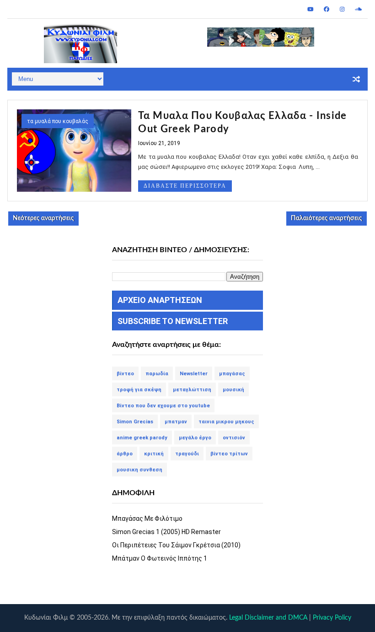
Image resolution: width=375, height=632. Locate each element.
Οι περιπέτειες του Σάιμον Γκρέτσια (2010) (176, 545)
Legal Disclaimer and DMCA (268, 618)
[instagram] (342, 9)
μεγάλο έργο (195, 438)
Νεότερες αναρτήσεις (43, 218)
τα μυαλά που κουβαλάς (57, 121)
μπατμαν (176, 422)
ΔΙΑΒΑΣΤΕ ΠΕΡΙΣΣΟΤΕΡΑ (185, 186)
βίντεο (125, 374)
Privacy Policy (332, 618)
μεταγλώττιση (192, 390)
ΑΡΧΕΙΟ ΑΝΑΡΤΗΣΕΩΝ (160, 300)
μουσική (233, 390)
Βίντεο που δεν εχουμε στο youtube (163, 406)
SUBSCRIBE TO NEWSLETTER (173, 321)
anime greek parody (142, 438)
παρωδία (156, 374)
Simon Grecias (135, 422)
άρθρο (125, 454)
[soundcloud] (358, 9)
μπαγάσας (232, 374)
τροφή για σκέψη (139, 390)
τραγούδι (187, 454)
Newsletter (194, 374)
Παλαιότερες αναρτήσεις (326, 218)
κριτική (154, 454)
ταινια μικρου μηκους (226, 422)
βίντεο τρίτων (229, 454)
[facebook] (326, 9)
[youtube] (310, 9)
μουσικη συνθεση (139, 470)
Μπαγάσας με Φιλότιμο (147, 518)
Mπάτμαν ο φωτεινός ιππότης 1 (159, 558)
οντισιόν (234, 438)
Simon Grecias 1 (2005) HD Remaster (166, 531)
